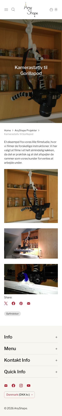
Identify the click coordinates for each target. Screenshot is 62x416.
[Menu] (6, 9)
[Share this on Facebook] (13, 303)
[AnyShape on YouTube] (30, 385)
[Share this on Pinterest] (21, 303)
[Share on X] (7, 303)
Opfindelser (12, 313)
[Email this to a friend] (28, 303)
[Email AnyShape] (8, 385)
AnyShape (20, 408)
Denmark (18, 394)
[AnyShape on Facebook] (15, 385)
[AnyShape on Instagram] (23, 385)
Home (7, 130)
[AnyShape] (31, 9)
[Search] (13, 9)
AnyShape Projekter (26, 130)
